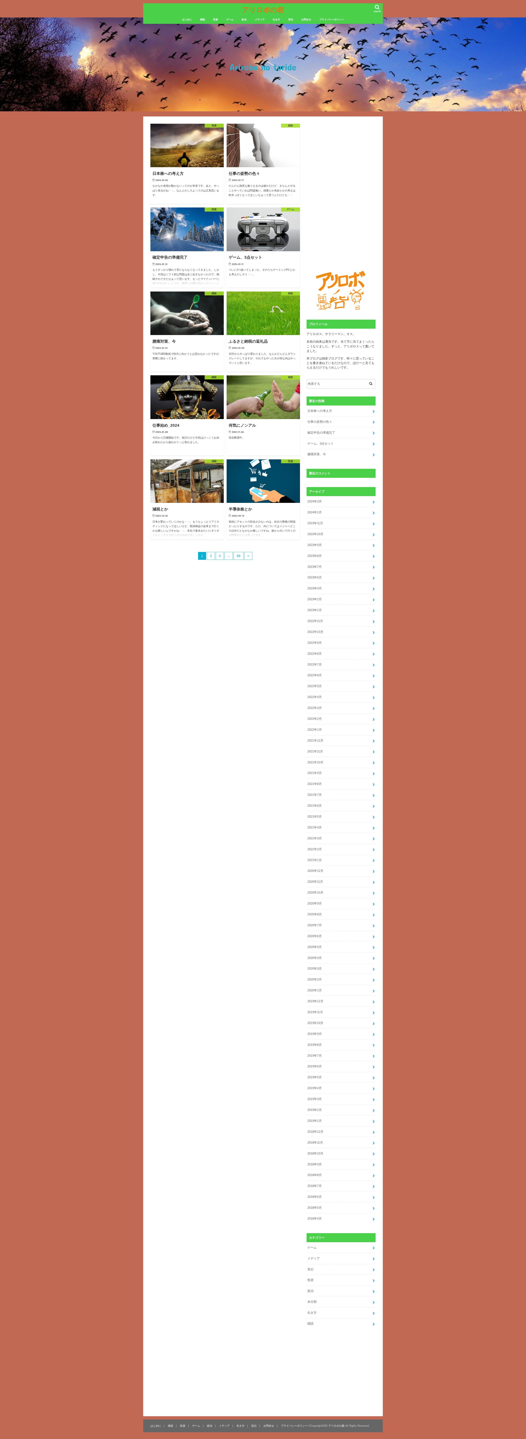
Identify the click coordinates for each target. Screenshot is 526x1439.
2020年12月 (315, 870)
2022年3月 (314, 708)
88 (238, 556)
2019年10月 (315, 1023)
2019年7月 (314, 1055)
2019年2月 (314, 1110)
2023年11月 (315, 523)
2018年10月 (315, 1153)
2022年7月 (314, 664)
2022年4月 (314, 697)
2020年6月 (314, 936)
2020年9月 (314, 903)
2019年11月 (315, 1012)
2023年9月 (314, 545)
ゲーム (230, 19)
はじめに (187, 19)
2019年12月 (315, 1001)
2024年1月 (314, 512)
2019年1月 (314, 1120)
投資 (215, 19)
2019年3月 (314, 1099)
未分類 (312, 1301)
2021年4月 (314, 827)
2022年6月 (314, 675)
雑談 (202, 19)
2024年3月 (314, 501)
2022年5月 (314, 686)
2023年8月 (314, 556)
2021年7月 (314, 794)
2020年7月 (314, 925)
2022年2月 (314, 718)
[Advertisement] (184, 614)
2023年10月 (315, 534)
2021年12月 (315, 740)
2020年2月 (314, 979)
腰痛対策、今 (316, 454)
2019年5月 (314, 1077)
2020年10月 (315, 892)
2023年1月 (314, 610)
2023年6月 (314, 577)
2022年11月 (315, 621)
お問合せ (306, 19)
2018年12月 (315, 1131)
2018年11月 (315, 1142)
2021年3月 (314, 838)
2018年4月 (314, 1218)
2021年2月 (314, 849)
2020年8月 (314, 914)
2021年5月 (314, 816)
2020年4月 (314, 958)
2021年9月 (314, 773)
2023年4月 (314, 588)
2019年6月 (314, 1066)
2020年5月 (314, 947)
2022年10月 (315, 632)
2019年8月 (314, 1044)
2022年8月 (314, 653)
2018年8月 (314, 1175)
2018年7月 (314, 1186)
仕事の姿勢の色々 (319, 421)
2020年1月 (314, 990)
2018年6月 (314, 1196)
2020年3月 (314, 968)
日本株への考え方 (319, 410)
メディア (260, 19)
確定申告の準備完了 (321, 432)
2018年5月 (314, 1207)
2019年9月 (314, 1034)
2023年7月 (314, 566)
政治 (244, 19)
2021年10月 (315, 762)
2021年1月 (314, 860)
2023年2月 (314, 599)
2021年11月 (315, 751)
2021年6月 (314, 805)
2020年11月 (315, 881)
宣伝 (290, 19)
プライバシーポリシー (331, 19)
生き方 (276, 19)
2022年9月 (314, 642)
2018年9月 (314, 1164)
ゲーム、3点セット (320, 443)
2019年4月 (314, 1088)
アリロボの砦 (263, 10)
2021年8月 (314, 784)
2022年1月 (314, 729)
